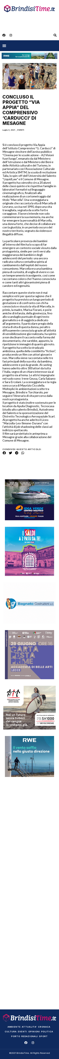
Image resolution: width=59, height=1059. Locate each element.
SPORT (43, 1036)
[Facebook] (3, 35)
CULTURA (11, 1031)
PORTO (15, 1036)
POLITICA (47, 1031)
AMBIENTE (14, 1026)
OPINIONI (34, 1031)
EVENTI (20, 130)
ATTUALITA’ (29, 1026)
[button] (4, 46)
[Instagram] (10, 35)
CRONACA (44, 1026)
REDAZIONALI (29, 1036)
